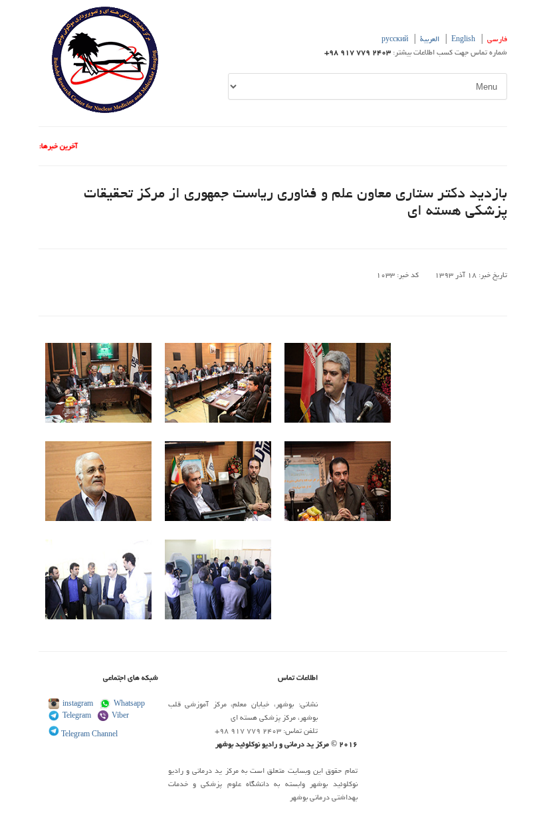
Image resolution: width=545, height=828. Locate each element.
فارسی (497, 40)
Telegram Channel (88, 735)
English (463, 40)
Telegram (76, 716)
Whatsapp (129, 704)
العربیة (429, 40)
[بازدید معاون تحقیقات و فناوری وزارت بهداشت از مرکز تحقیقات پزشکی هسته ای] (98, 421)
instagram (77, 704)
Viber (120, 716)
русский (395, 40)
